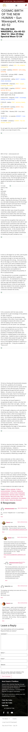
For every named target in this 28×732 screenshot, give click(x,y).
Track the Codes (7, 700)
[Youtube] (12, 712)
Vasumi (8, 522)
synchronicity (14, 498)
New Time (20, 496)
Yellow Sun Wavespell (15, 500)
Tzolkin (7, 500)
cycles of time (14, 493)
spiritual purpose (5, 498)
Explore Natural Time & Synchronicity (14, 1)
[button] (16, 5)
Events (15, 718)
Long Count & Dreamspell (9, 722)
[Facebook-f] (4, 712)
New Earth (13, 496)
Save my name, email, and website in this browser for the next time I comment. (12, 672)
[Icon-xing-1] (16, 712)
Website (3, 664)
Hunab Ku (22, 494)
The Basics (5, 718)
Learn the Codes (7, 703)
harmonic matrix (14, 494)
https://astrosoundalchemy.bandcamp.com (15, 554)
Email (3, 658)
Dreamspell (21, 493)
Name (3, 652)
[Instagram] (8, 712)
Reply (2, 516)
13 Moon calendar (10, 489)
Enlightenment (5, 494)
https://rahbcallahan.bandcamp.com (18, 529)
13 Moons (13, 491)
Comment (4, 633)
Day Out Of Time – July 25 (9, 725)
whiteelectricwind (9, 508)
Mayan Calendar (5, 496)
